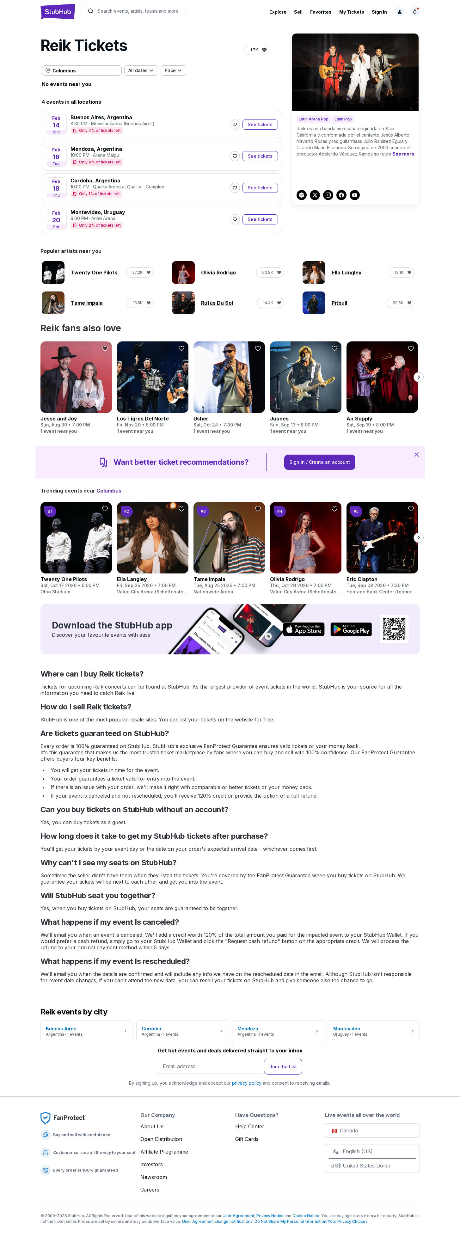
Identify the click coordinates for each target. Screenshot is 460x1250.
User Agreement (238, 1215)
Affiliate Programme (164, 1152)
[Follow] (235, 124)
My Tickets (351, 12)
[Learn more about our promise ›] (63, 1118)
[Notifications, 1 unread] (415, 12)
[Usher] (229, 388)
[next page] (419, 377)
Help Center (249, 1126)
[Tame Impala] (229, 548)
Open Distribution (161, 1139)
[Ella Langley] (152, 548)
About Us (151, 1126)
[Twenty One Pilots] (76, 548)
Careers (149, 1189)
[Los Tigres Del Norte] (152, 388)
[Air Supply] (382, 388)
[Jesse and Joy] (76, 388)
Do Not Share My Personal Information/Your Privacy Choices (310, 1221)
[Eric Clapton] (382, 548)
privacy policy (246, 1083)
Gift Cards (247, 1139)
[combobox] (82, 70)
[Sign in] (400, 12)
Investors (151, 1164)
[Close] (417, 454)
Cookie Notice (305, 1215)
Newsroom (153, 1177)
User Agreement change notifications (217, 1221)
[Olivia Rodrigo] (305, 548)
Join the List (283, 1066)
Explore (277, 12)
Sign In (379, 12)
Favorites (321, 12)
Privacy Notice (270, 1215)
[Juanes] (305, 388)
